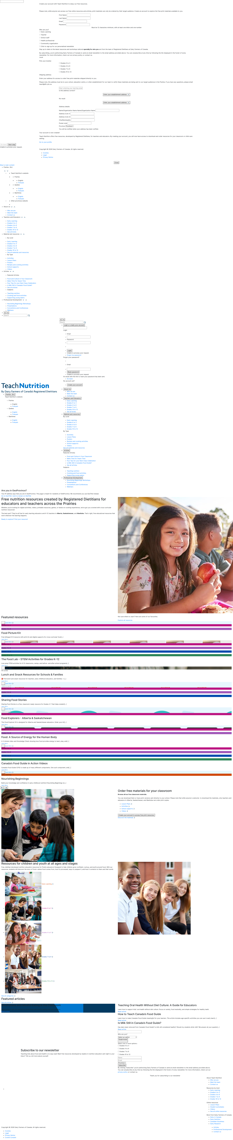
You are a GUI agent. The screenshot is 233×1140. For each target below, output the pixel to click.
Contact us (11, 215)
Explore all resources (125, 620)
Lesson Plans (11, 260)
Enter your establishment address (115, 94)
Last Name (62, 18)
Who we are (11, 210)
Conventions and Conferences (17, 308)
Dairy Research (215, 1124)
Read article (5, 1011)
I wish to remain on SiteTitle (21, 496)
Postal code (63, 123)
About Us (67, 389)
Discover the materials (125, 817)
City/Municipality (65, 120)
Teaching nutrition (13, 293)
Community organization (49, 43)
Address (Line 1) (64, 114)
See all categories (7, 996)
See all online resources (218, 1111)
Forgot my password (74, 355)
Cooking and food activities (16, 295)
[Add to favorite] (3, 622)
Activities (10, 258)
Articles (66, 450)
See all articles (12, 287)
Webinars (10, 310)
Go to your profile (45, 142)
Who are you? (122, 1034)
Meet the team (12, 213)
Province (62, 126)
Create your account (75, 385)
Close (116, 162)
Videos (9, 269)
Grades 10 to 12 (66, 72)
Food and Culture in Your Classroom (19, 279)
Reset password (73, 372)
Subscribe (122, 1065)
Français (21, 183)
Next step (11, 144)
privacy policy (123, 1072)
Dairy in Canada (215, 1117)
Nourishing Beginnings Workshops (19, 304)
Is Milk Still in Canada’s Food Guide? (19, 285)
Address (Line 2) (64, 117)
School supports (13, 267)
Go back (4, 144)
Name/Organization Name (68, 110)
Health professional (47, 40)
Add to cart (6, 686)
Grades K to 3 (65, 63)
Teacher (43, 35)
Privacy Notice (48, 157)
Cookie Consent (10, 1137)
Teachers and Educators (72, 398)
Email (61, 21)
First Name (62, 15)
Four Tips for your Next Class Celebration (21, 283)
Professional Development (73, 478)
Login (69, 350)
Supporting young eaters (15, 298)
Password (62, 24)
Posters (9, 262)
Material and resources (72, 414)
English (20, 188)
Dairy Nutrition (215, 1119)
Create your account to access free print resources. (136, 815)
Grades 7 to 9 (65, 69)
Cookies (46, 153)
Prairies (10, 394)
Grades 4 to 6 (65, 66)
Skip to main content (7, 165)
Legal (45, 155)
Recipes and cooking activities (17, 265)
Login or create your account (74, 325)
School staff (45, 38)
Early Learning (46, 32)
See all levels (11, 232)
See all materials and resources (18, 252)
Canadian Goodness (217, 1121)
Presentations (12, 306)
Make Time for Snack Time (16, 281)
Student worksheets (217, 1107)
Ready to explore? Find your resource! (14, 519)
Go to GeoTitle (6, 496)
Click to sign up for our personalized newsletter (57, 46)
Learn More (8, 622)
